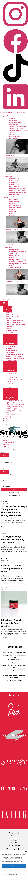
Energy (11, 215)
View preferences (14, 874)
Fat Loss (9, 173)
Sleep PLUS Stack (15, 184)
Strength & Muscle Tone (17, 207)
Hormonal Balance (15, 205)
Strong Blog (7, 300)
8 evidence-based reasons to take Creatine (11, 623)
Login (14, 489)
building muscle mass (9, 563)
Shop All (12, 118)
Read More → (4, 526)
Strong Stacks (8, 176)
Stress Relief (10, 155)
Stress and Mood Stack (17, 190)
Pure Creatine (13, 138)
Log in (5, 423)
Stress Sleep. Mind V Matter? (15, 405)
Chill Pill (11, 134)
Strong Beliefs (8, 247)
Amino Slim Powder (15, 122)
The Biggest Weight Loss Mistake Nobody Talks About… (12, 539)
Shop (5, 116)
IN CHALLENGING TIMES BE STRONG (12, 112)
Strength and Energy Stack (18, 192)
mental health (19, 563)
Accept (14, 866)
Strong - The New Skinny (17, 260)
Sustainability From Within (18, 251)
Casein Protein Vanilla (16, 128)
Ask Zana (6, 419)
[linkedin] (20, 849)
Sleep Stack (13, 182)
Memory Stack (14, 180)
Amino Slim (13, 120)
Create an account (14, 492)
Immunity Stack (14, 194)
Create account (8, 425)
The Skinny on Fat (15, 268)
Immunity (12, 209)
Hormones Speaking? (16, 262)
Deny (14, 870)
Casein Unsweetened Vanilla (18, 130)
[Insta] (8, 849)
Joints (11, 213)
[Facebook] (12, 849)
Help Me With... (14, 199)
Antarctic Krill (13, 124)
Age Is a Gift (13, 254)
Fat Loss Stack (14, 186)
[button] (25, 851)
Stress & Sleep (14, 201)
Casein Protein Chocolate (17, 126)
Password (4, 480)
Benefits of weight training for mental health (11, 568)
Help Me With (7, 197)
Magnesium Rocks (15, 136)
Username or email (6, 474)
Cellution (12, 132)
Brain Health (13, 211)
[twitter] (16, 849)
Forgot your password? (14, 495)
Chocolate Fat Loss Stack (17, 188)
